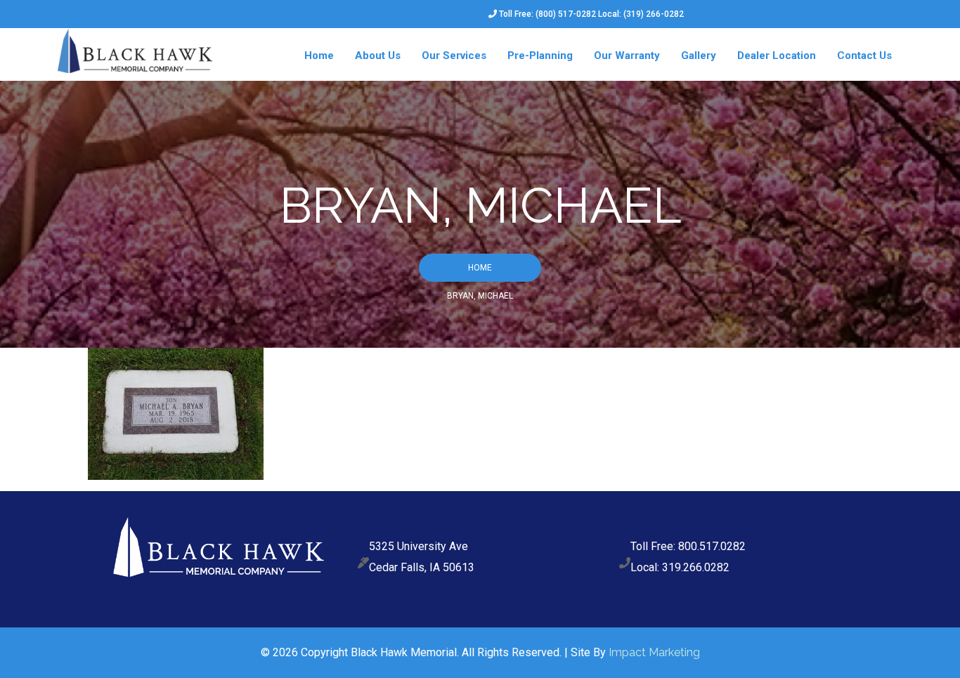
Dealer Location (776, 55)
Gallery (698, 55)
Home (319, 55)
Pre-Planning (540, 55)
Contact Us (864, 55)
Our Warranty (627, 55)
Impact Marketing (654, 652)
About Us (378, 55)
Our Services (454, 55)
